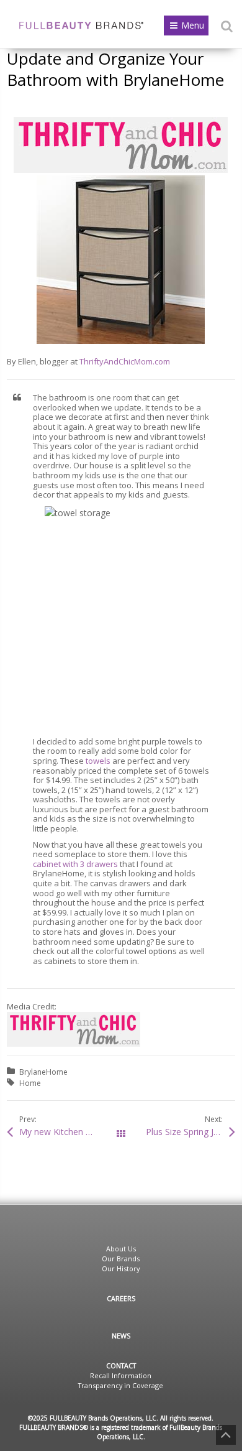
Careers (121, 1298)
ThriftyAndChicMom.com (124, 361)
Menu (192, 25)
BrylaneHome (43, 1072)
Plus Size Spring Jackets (190, 1132)
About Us (121, 1248)
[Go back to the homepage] (81, 25)
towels (98, 760)
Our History (121, 1268)
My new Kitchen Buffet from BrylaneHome (70, 1132)
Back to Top (226, 1435)
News (121, 1335)
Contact (121, 1365)
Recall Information (120, 1375)
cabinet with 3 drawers (76, 863)
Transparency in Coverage (120, 1385)
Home (30, 1083)
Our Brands (121, 1258)
